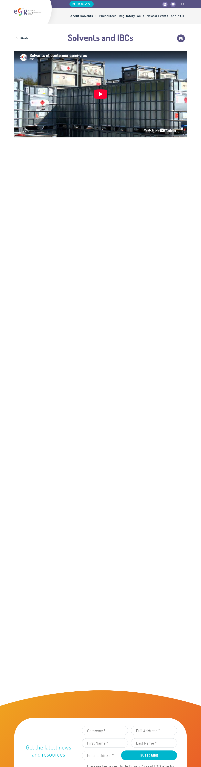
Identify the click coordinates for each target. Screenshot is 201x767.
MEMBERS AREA (81, 4)
